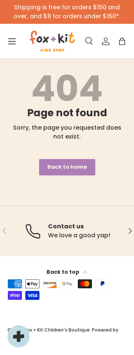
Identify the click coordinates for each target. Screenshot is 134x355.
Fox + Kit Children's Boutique (57, 330)
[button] (122, 41)
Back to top (63, 272)
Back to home (67, 167)
